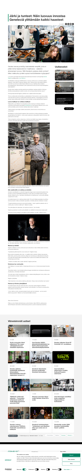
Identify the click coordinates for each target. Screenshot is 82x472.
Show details (67, 469)
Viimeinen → (70, 435)
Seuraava (63, 435)
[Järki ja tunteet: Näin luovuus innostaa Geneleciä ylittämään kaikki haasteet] (71, 24)
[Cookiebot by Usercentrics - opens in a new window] (8, 469)
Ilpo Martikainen (27, 105)
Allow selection (71, 459)
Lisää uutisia (68, 108)
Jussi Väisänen (22, 78)
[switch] (37, 469)
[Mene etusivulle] (18, 452)
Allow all (71, 455)
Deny (71, 463)
